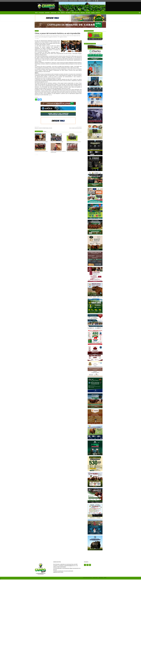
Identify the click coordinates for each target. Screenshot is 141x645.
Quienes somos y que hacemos (61, 0)
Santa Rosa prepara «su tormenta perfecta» (41, 141)
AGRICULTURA (53, 12)
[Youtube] (98, 1)
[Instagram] (96, 1)
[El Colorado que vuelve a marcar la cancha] (42, 147)
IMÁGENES (83, 12)
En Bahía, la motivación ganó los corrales (57, 141)
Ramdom (44, 131)
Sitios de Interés (82, 0)
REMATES (63, 12)
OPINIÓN (93, 12)
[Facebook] (94, 1)
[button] (139, 12)
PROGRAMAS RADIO (76, 12)
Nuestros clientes (73, 0)
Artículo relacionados (38, 131)
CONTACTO (97, 12)
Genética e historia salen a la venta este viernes (74, 141)
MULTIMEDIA (68, 12)
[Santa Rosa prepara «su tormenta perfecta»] (42, 137)
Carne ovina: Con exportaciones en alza (72, 151)
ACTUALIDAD (41, 12)
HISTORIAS (88, 12)
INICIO (36, 12)
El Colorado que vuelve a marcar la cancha (41, 151)
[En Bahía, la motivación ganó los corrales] (58, 137)
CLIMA (58, 12)
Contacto (89, 0)
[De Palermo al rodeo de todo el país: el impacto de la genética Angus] (58, 147)
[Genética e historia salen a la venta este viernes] (74, 137)
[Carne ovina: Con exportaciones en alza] (74, 147)
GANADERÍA (47, 12)
